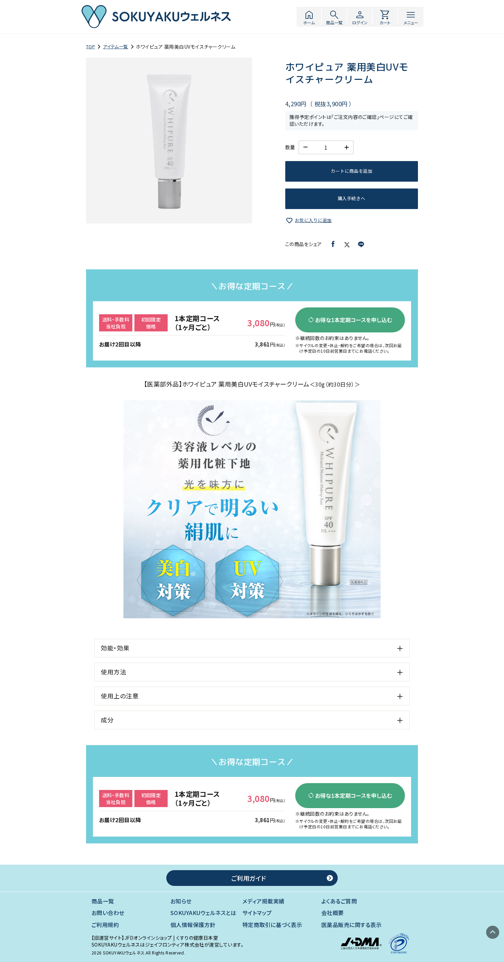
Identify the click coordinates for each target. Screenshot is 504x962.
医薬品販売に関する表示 (351, 924)
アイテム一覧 (115, 47)
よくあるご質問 (339, 901)
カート (385, 17)
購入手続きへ (351, 198)
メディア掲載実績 (263, 901)
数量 (290, 147)
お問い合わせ (108, 912)
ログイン (360, 17)
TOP (90, 47)
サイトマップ (257, 912)
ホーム (309, 17)
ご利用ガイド (248, 878)
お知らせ (181, 901)
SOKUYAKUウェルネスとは (203, 912)
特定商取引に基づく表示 (272, 924)
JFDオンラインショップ (148, 937)
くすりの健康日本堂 (197, 937)
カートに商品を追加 (351, 171)
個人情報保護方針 (193, 924)
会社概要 (332, 912)
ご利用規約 (105, 924)
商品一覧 (334, 17)
